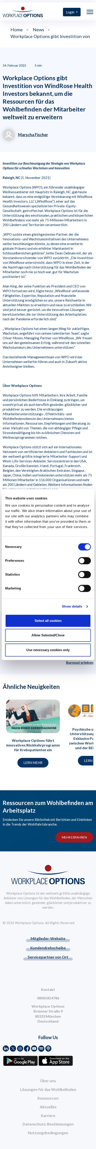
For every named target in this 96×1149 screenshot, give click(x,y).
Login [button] (70, 12)
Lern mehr (32, 763)
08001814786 (48, 998)
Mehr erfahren (74, 837)
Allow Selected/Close (48, 635)
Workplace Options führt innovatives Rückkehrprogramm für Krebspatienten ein (33, 745)
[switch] (84, 560)
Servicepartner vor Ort (48, 957)
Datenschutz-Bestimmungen (48, 1124)
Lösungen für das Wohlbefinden (48, 1089)
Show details (72, 606)
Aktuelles (48, 1107)
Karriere (48, 1115)
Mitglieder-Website (48, 938)
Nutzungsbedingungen (48, 1132)
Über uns (48, 1080)
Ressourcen (48, 1098)
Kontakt (48, 989)
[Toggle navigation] (90, 12)
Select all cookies (48, 621)
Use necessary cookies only (48, 650)
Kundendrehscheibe (48, 948)
